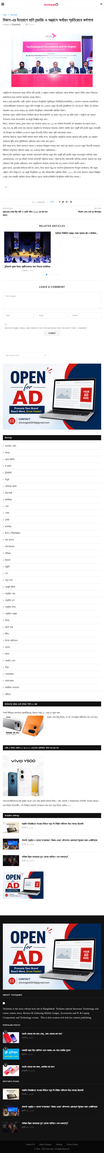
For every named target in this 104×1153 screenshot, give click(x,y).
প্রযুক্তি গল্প (9, 600)
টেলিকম (8, 553)
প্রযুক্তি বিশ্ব (10, 607)
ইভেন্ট (5, 15)
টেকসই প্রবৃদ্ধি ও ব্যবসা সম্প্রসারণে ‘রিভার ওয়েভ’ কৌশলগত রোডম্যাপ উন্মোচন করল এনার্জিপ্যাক (59, 840)
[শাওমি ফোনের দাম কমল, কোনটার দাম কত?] (11, 1070)
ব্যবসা (7, 647)
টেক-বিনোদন (9, 546)
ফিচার (7, 620)
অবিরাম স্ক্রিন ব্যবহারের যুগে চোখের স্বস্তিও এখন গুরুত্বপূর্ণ (45, 856)
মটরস (7, 653)
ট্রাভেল (8, 560)
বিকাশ (6, 187)
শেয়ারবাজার (9, 674)
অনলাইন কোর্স (10, 446)
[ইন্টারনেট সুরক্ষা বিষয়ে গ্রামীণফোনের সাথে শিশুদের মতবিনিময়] (27, 247)
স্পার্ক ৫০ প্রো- (44, 712)
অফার (7, 452)
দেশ (6, 573)
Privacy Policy (72, 1144)
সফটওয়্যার (9, 680)
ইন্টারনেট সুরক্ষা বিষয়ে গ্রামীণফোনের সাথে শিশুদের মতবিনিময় (27, 266)
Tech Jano (50, 1149)
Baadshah (16, 24)
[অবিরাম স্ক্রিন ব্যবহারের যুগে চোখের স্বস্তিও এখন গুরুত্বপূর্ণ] (11, 860)
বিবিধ (7, 633)
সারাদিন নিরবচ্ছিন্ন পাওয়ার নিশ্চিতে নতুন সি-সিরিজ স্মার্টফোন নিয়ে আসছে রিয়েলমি (52, 823)
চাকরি (7, 519)
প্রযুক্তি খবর (10, 593)
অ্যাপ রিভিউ (9, 459)
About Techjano (45, 1144)
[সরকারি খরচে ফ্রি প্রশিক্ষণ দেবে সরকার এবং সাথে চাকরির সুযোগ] (11, 1054)
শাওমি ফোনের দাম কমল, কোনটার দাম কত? (38, 1066)
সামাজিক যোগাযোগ (12, 687)
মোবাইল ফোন (10, 660)
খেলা (6, 506)
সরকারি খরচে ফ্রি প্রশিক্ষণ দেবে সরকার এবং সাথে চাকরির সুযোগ (46, 1050)
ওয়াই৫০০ (65, 805)
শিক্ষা (7, 667)
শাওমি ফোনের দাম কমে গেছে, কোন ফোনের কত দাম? (42, 1033)
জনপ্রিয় (8, 526)
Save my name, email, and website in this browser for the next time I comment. (46, 328)
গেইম (7, 513)
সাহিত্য (8, 694)
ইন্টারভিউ (8, 472)
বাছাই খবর (9, 627)
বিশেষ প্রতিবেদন (11, 640)
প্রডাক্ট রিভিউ (10, 587)
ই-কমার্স (8, 466)
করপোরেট (13, 15)
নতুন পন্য (9, 580)
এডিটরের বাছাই (11, 486)
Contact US (30, 1144)
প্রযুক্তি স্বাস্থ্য (11, 613)
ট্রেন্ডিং (7, 566)
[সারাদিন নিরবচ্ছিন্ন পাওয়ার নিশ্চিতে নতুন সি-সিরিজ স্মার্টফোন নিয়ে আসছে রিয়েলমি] (11, 827)
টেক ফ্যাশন (9, 539)
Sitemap (59, 1144)
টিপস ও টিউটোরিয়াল (12, 533)
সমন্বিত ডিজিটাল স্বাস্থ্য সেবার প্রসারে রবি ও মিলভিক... (76, 233)
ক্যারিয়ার (8, 499)
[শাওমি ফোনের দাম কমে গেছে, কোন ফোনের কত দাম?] (11, 1037)
